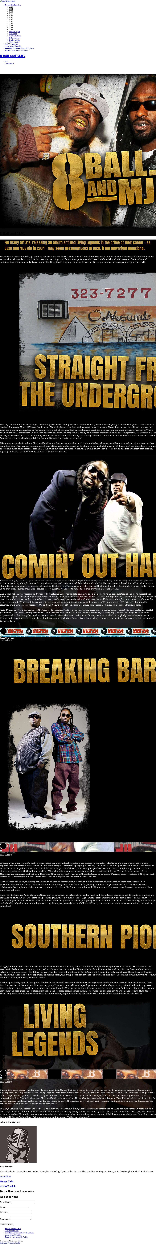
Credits (17, 1243)
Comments (5, 1219)
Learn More (5, 1176)
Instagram (3, 1243)
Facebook (11, 1243)
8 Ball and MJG (12, 56)
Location (4, 1212)
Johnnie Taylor (14, 32)
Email (3, 1207)
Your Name (5, 1202)
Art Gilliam (13, 34)
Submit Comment (6, 1224)
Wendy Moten (14, 42)
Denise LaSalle (14, 40)
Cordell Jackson (15, 36)
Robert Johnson (14, 38)
